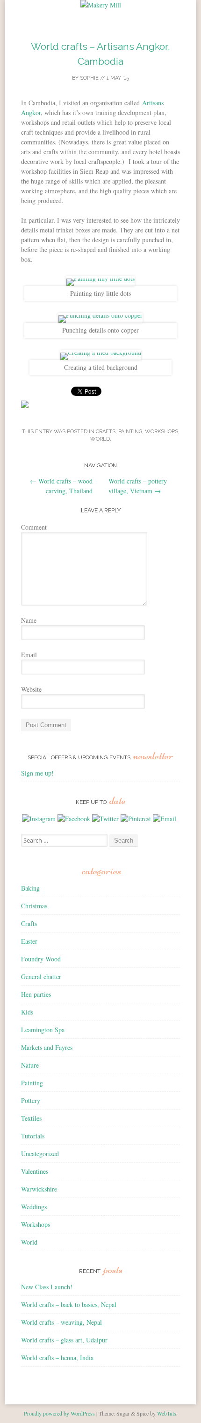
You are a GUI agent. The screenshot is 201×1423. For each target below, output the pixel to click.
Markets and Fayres (46, 1047)
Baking (30, 888)
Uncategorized (40, 1153)
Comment (34, 527)
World (100, 439)
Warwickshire (39, 1189)
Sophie (89, 78)
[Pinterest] (136, 818)
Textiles (31, 1118)
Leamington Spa (43, 1029)
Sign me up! (37, 773)
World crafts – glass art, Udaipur (64, 1339)
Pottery (30, 1100)
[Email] (164, 818)
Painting (130, 432)
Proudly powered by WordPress (59, 1413)
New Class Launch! (46, 1286)
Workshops (161, 432)
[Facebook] (74, 818)
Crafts (105, 432)
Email (29, 654)
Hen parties (36, 994)
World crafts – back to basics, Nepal (68, 1304)
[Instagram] (39, 818)
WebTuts (166, 1413)
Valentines (34, 1171)
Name (28, 620)
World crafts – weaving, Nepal (61, 1322)
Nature (30, 1065)
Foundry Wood (41, 958)
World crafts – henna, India (57, 1357)
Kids (27, 1012)
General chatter (41, 976)
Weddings (34, 1206)
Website (31, 689)
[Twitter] (105, 818)
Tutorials (32, 1135)
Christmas (34, 905)
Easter (29, 941)
